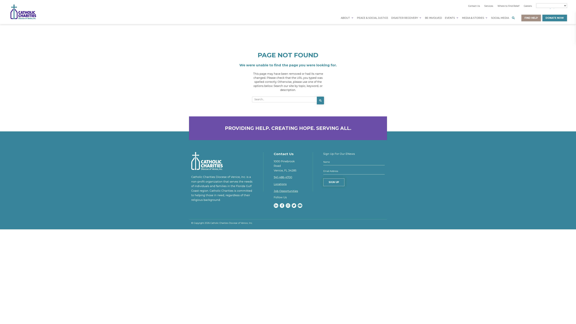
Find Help (531, 17)
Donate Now (555, 17)
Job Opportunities (286, 191)
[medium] (276, 205)
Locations (280, 184)
